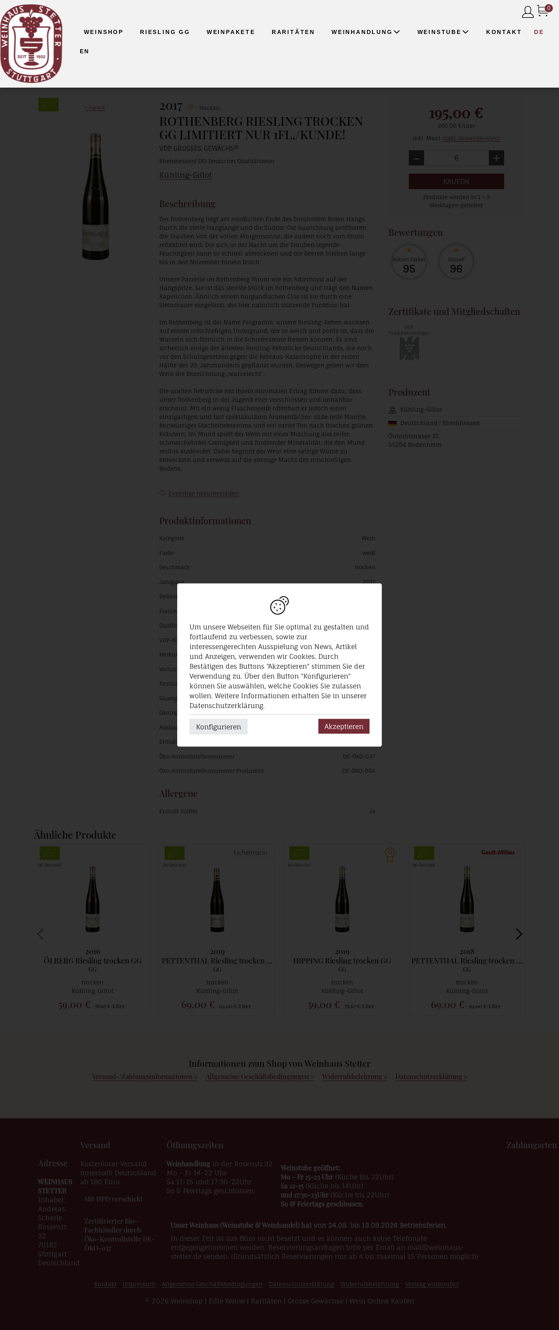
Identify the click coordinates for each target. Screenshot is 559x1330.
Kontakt (504, 32)
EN (85, 51)
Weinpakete (231, 32)
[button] (397, 32)
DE (539, 32)
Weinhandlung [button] (362, 32)
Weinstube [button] (439, 32)
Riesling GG (165, 32)
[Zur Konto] (527, 12)
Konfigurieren (218, 727)
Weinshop (104, 32)
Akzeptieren (344, 726)
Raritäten (293, 32)
